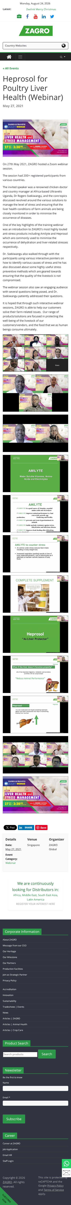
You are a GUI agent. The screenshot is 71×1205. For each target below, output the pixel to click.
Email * (6, 1097)
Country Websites (16, 45)
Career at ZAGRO (11, 1143)
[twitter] (52, 16)
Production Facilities (13, 968)
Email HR (7, 1155)
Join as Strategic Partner (15, 974)
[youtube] (35, 16)
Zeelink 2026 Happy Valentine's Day (41, 8)
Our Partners (9, 963)
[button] (62, 56)
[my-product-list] (19, 16)
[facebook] (27, 16)
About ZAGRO (10, 939)
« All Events (11, 68)
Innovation (8, 995)
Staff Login (8, 1160)
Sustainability (9, 1000)
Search (47, 1054)
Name (6, 1082)
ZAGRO (7, 1182)
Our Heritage (9, 951)
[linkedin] (44, 16)
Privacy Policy (9, 980)
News (5, 1012)
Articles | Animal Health (15, 1024)
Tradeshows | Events (13, 1006)
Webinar (10, 863)
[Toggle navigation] (20, 56)
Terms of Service (54, 1189)
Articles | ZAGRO (11, 1018)
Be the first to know (12, 1077)
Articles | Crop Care (13, 1030)
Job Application (10, 1149)
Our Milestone (10, 957)
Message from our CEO (14, 945)
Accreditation (9, 989)
